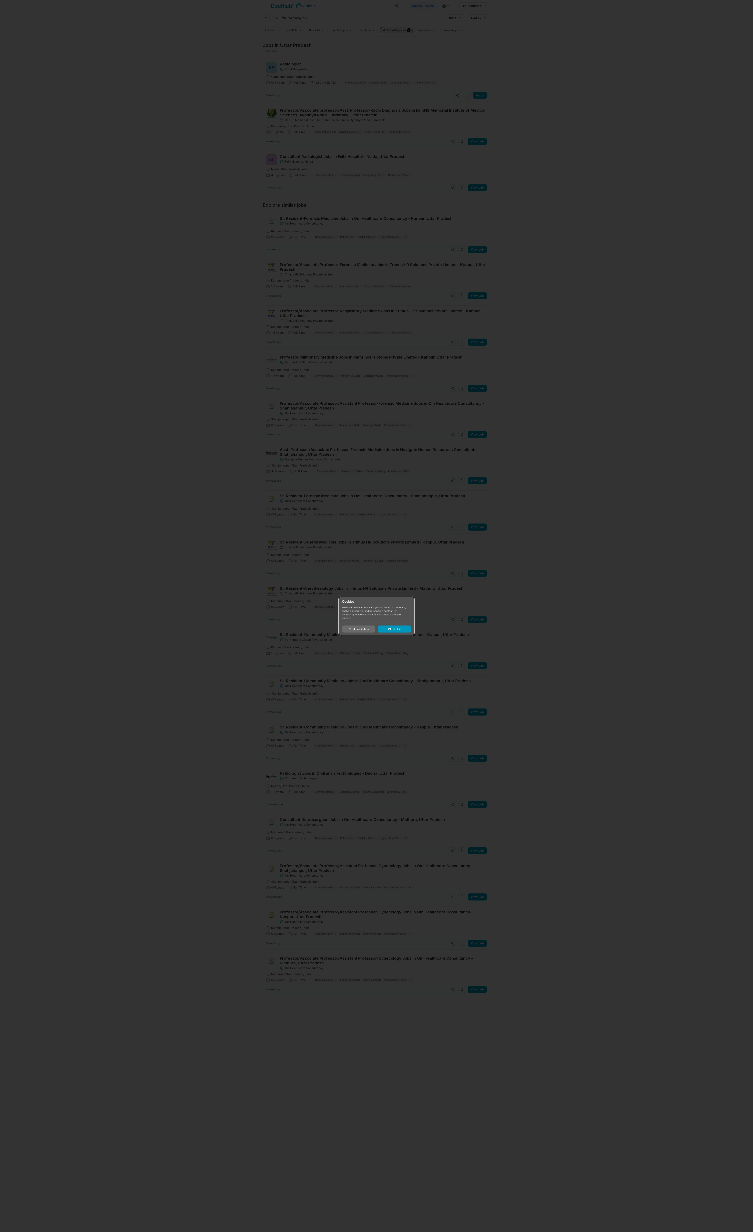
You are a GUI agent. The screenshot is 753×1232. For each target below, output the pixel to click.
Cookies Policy (359, 629)
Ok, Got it (394, 629)
